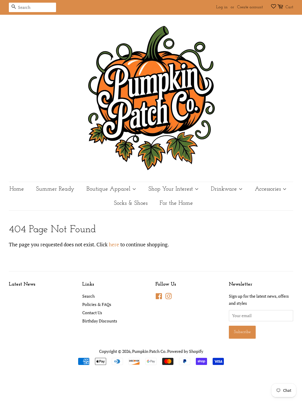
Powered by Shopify (185, 351)
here (114, 244)
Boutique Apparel (109, 189)
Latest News (22, 284)
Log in (222, 7)
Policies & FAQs (96, 304)
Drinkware (225, 189)
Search (88, 296)
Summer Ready (55, 189)
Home (16, 189)
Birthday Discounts (99, 321)
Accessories (269, 189)
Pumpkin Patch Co (148, 351)
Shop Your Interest (171, 189)
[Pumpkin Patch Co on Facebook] (158, 297)
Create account (250, 7)
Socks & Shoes (130, 203)
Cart (289, 7)
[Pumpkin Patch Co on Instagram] (168, 297)
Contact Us (92, 312)
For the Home (176, 203)
